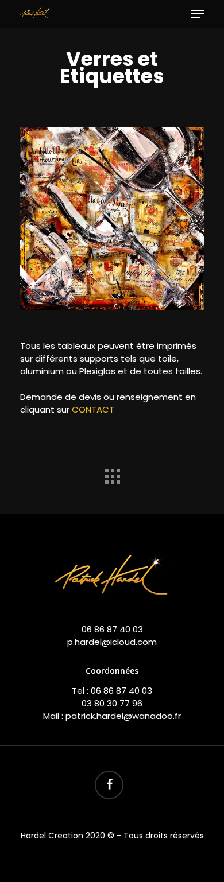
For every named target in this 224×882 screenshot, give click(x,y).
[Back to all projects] (112, 473)
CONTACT (93, 409)
